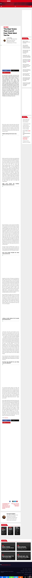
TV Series (10, 527)
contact (29, 130)
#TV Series (15, 42)
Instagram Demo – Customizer (20, 572)
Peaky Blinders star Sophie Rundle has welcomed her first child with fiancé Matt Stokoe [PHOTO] (6, 506)
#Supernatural (9, 41)
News (3, 528)
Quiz (18, 545)
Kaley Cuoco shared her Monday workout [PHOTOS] (15, 504)
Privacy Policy (26, 574)
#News (10, 40)
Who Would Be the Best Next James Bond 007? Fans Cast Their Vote (26, 78)
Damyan (4, 533)
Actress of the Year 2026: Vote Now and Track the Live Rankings (26, 83)
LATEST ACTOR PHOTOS (28, 572)
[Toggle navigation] (15, 6)
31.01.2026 (4, 558)
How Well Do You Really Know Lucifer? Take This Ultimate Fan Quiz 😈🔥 (26, 60)
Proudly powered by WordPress (4, 571)
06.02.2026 (4, 549)
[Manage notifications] (30, 576)
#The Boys (12, 41)
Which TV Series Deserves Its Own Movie (8, 547)
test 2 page (30, 574)
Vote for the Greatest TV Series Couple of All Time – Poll (26, 74)
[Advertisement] (10, 17)
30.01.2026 (19, 558)
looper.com (6, 417)
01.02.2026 (19, 549)
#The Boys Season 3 (10, 42)
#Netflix (8, 40)
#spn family (13, 40)
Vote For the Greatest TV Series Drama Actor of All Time (26, 70)
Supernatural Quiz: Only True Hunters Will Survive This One (26, 51)
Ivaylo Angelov (11, 513)
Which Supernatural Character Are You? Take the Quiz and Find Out (26, 65)
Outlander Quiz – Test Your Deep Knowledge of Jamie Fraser (26, 56)
